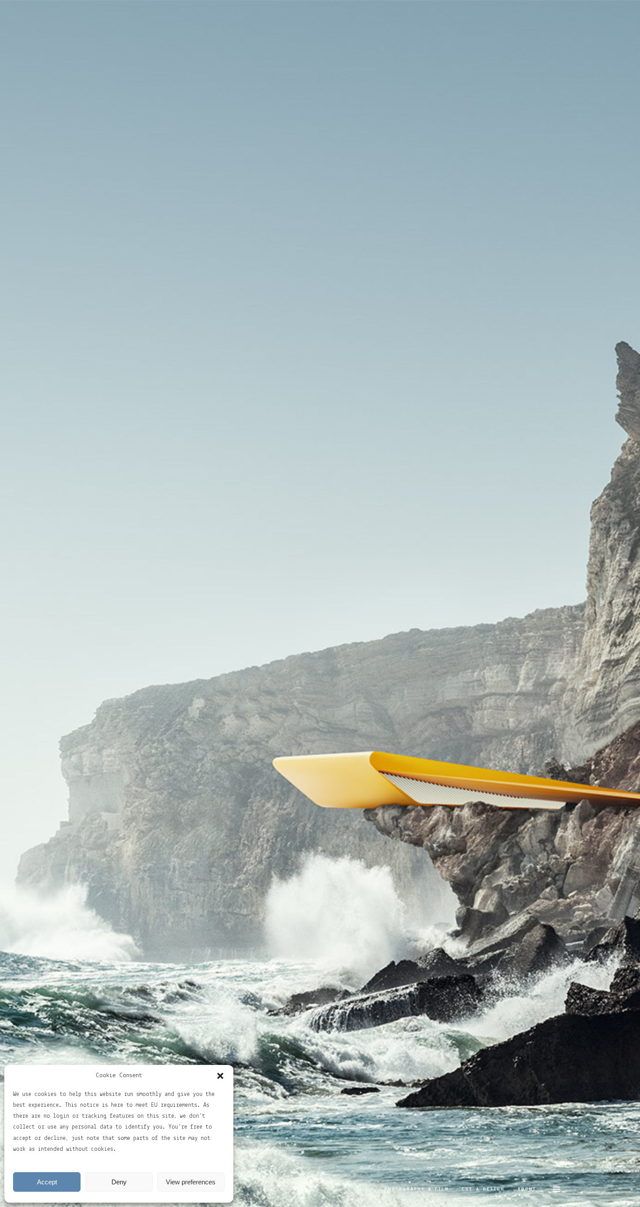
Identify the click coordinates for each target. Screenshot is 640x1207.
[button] (220, 1075)
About (527, 1189)
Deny (119, 1182)
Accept (47, 1182)
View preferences (191, 1182)
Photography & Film (416, 1189)
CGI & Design (483, 1189)
